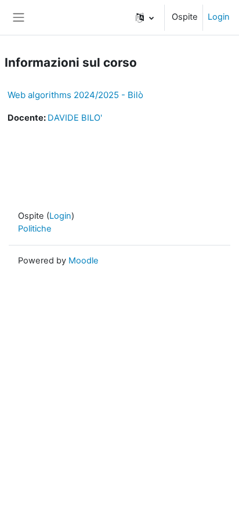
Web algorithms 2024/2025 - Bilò (75, 94)
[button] (145, 17)
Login (219, 17)
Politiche (35, 228)
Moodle (83, 260)
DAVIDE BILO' (75, 118)
